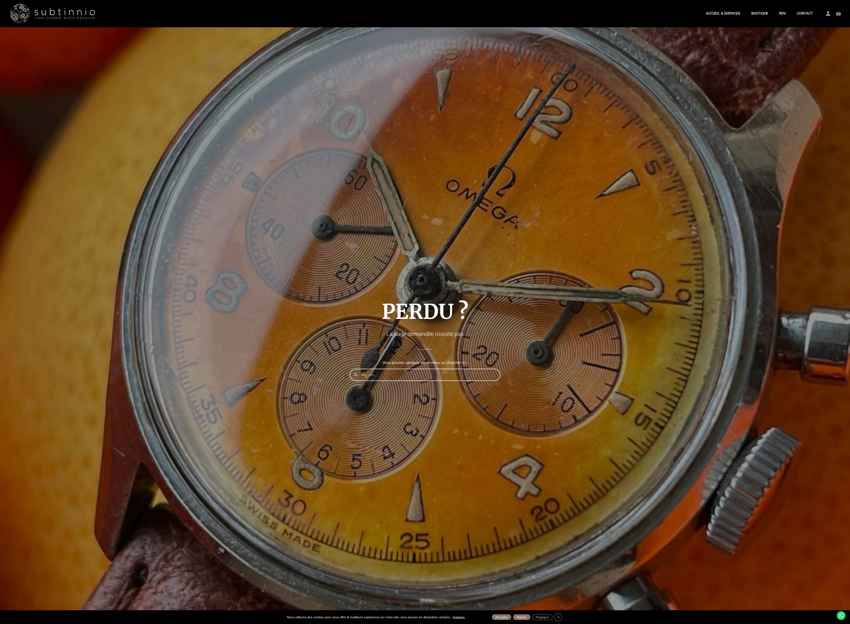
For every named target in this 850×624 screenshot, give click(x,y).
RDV (782, 13)
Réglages (542, 617)
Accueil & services (723, 13)
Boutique (759, 13)
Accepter (501, 617)
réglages (458, 617)
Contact (805, 13)
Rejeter (522, 617)
